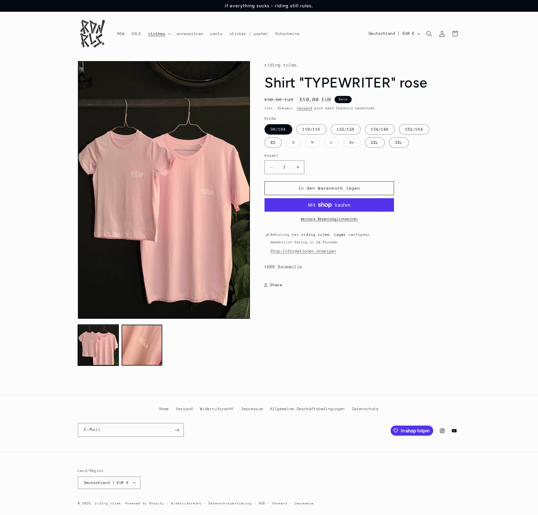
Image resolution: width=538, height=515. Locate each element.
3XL (399, 142)
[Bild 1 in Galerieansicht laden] (98, 345)
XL (355, 144)
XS (273, 142)
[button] (159, 33)
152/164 (414, 129)
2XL (375, 142)
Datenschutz (365, 409)
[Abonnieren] (176, 430)
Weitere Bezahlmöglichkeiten (329, 219)
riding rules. (109, 503)
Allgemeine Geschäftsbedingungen (307, 409)
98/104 (278, 129)
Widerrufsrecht (217, 409)
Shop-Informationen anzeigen (303, 251)
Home (164, 409)
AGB (262, 503)
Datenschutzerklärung (230, 503)
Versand (304, 108)
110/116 (311, 129)
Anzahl (272, 155)
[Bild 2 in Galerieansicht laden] (142, 345)
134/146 (380, 129)
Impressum (252, 409)
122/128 (345, 129)
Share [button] (276, 285)
